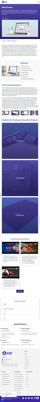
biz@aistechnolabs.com (7, 359)
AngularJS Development (6, 376)
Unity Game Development (6, 380)
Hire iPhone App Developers (18, 378)
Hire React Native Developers (19, 380)
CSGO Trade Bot (20, 178)
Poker (27, 374)
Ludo (27, 382)
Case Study (26, 359)
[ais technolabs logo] (7, 353)
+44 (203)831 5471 (25, 342)
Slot (27, 376)
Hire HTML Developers (18, 392)
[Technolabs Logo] (5, 2)
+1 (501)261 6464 (25, 330)
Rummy (27, 378)
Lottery (27, 384)
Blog (25, 355)
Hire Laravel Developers (18, 386)
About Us (26, 353)
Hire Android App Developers (19, 376)
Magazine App (20, 140)
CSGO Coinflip (20, 215)
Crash (27, 386)
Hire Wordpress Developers (18, 388)
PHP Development (5, 378)
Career (26, 368)
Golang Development (5, 384)
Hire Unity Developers (17, 390)
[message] (1, 194)
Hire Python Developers (18, 384)
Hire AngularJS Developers (18, 382)
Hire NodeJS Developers (18, 374)
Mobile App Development (6, 382)
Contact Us (26, 366)
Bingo (27, 380)
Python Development (5, 374)
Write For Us (27, 357)
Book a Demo (5, 18)
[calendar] (1, 195)
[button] (23, 398)
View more (20, 291)
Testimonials (27, 364)
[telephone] (1, 197)
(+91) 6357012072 (5, 330)
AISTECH (5, 361)
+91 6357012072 (15, 363)
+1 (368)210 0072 (5, 342)
